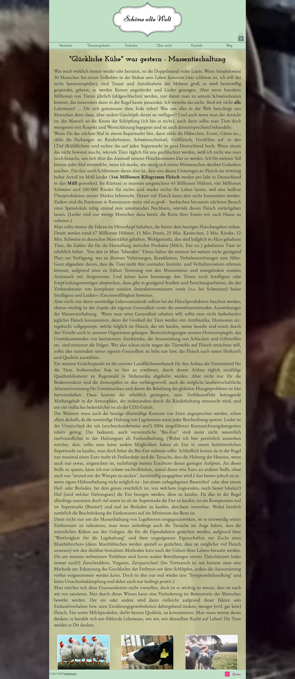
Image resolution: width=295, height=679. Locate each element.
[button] (241, 37)
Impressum (70, 673)
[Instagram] (227, 674)
